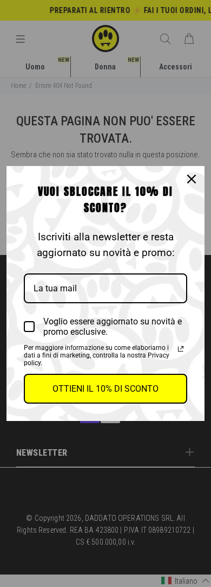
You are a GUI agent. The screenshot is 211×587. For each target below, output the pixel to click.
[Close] (192, 179)
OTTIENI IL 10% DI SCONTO (105, 389)
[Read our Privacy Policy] (180, 348)
